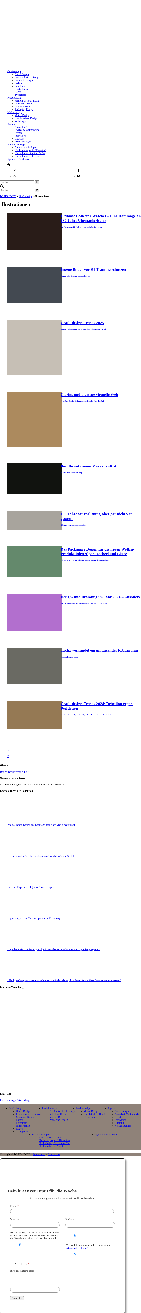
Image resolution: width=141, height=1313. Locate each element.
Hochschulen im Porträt (27, 156)
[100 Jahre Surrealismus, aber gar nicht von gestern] (34, 528)
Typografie (20, 94)
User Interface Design (26, 118)
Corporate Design (24, 80)
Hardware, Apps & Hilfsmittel (30, 150)
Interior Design (22, 106)
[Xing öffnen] (14, 170)
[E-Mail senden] (78, 175)
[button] (2, 187)
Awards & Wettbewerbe (27, 130)
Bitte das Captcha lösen (22, 1270)
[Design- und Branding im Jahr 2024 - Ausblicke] (34, 630)
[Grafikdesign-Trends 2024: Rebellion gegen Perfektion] (34, 728)
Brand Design (22, 74)
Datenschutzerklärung (76, 1248)
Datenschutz (54, 1154)
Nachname (70, 1219)
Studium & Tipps (16, 144)
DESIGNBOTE (8, 196)
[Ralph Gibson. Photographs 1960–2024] (74, 1074)
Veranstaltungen (23, 141)
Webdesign (20, 121)
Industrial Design (23, 103)
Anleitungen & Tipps (26, 147)
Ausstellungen (22, 127)
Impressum (39, 1154)
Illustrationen (21, 89)
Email (14, 1206)
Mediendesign (14, 112)
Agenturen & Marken (18, 159)
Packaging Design (24, 109)
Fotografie (20, 86)
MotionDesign (22, 115)
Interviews (20, 135)
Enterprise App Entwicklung (15, 1100)
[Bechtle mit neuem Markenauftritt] (34, 493)
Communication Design (27, 77)
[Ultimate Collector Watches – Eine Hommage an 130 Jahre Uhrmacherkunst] (34, 249)
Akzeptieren (21, 1264)
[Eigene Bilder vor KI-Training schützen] (34, 302)
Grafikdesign (14, 71)
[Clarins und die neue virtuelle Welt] (34, 445)
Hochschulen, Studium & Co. (30, 153)
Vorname (14, 1219)
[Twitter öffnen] (14, 175)
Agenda (11, 124)
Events (18, 133)
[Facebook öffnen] (78, 170)
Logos (18, 92)
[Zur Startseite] (60, 63)
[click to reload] (28, 1278)
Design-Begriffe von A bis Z (15, 772)
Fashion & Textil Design (27, 100)
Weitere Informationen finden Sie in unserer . (88, 1246)
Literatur (19, 138)
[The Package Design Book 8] (74, 1041)
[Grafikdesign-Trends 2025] (34, 374)
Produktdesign (14, 97)
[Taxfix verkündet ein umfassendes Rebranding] (34, 683)
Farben (18, 83)
